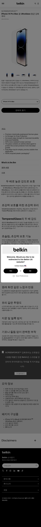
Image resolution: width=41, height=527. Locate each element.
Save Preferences (22, 276)
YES (10, 271)
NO (30, 271)
